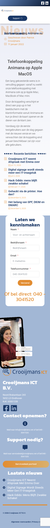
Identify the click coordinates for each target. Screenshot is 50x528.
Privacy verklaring (39, 522)
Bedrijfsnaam (17, 242)
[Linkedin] (47, 3)
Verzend (25, 282)
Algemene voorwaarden (21, 522)
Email (13, 255)
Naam (14, 229)
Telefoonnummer (20, 268)
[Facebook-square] (42, 3)
